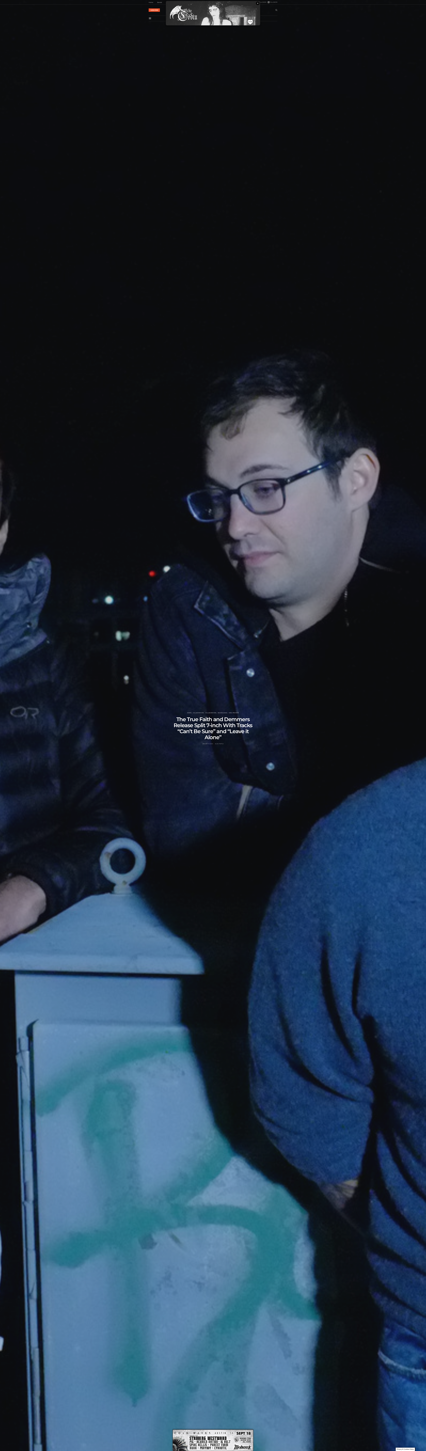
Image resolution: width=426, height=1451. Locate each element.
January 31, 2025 (207, 743)
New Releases (222, 713)
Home (151, 2)
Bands (159, 2)
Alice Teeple (219, 743)
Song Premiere (234, 713)
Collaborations (198, 713)
